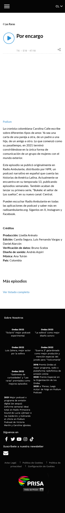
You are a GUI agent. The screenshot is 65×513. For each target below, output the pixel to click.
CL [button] (58, 6)
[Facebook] (6, 439)
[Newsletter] (32, 453)
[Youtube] (19, 439)
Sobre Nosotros (13, 317)
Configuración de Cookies (41, 466)
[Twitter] (13, 439)
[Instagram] (25, 439)
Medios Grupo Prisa (33, 489)
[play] (8, 38)
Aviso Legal (10, 462)
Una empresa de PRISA (33, 480)
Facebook (9, 214)
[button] (7, 6)
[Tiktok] (32, 439)
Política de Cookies (33, 462)
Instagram (53, 209)
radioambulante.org (15, 209)
